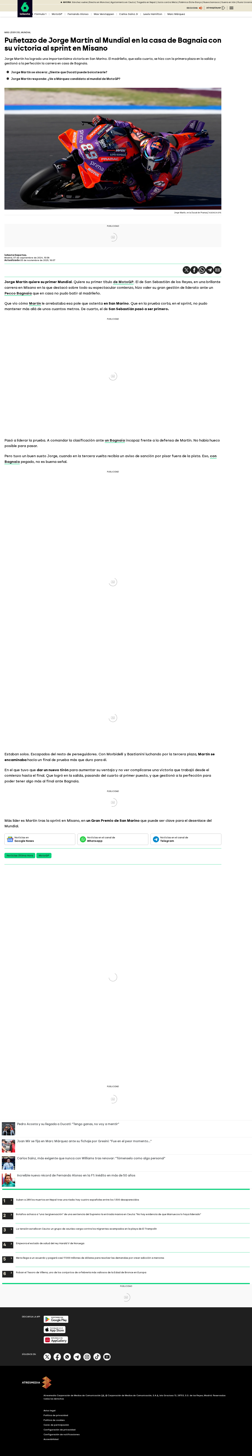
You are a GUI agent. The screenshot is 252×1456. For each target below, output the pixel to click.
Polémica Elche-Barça (190, 2)
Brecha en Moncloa (99, 2)
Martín (35, 303)
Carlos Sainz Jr (128, 14)
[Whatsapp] (67, 1359)
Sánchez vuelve (79, 2)
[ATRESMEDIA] (126, 1383)
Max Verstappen (104, 14)
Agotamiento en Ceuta (123, 2)
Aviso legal (50, 1410)
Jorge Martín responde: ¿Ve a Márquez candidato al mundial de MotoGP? (65, 79)
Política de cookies (54, 1420)
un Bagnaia (115, 440)
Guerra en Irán (228, 2)
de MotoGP (123, 282)
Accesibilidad (51, 1439)
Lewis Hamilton (152, 14)
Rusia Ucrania (244, 2)
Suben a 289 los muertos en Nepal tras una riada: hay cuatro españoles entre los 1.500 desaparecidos (77, 1199)
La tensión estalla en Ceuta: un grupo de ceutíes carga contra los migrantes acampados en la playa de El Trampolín (86, 1228)
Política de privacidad (56, 1415)
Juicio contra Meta (167, 2)
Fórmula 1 (40, 14)
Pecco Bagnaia (18, 293)
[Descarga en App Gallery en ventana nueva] (56, 1342)
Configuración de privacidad (59, 1429)
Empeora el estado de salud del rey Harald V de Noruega (50, 1243)
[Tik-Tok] (97, 1359)
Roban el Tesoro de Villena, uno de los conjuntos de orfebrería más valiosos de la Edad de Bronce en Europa (81, 1272)
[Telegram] (210, 270)
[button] (186, 270)
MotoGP (57, 14)
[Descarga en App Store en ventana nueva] (55, 1332)
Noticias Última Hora (20, 855)
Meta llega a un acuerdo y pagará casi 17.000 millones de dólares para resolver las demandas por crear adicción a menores (90, 1257)
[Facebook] (57, 1359)
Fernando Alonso (78, 14)
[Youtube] (107, 1359)
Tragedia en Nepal (146, 2)
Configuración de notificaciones (62, 1434)
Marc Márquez (176, 14)
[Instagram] (87, 1359)
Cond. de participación (56, 1425)
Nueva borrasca (211, 2)
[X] (47, 1359)
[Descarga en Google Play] (56, 1322)
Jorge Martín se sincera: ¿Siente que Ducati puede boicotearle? (59, 72)
